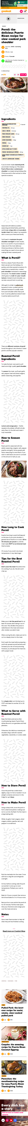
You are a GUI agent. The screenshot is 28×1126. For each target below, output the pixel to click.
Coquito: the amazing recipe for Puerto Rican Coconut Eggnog (13, 1047)
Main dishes (10, 981)
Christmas (3, 981)
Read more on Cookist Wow (14, 931)
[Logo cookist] (6, 11)
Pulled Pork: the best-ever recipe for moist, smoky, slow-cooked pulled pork (12, 1012)
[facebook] (15, 1120)
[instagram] (7, 1120)
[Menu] (21, 11)
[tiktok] (3, 1120)
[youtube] (11, 1120)
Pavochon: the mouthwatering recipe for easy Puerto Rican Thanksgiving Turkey (12, 1082)
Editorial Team (6, 71)
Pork (16, 981)
